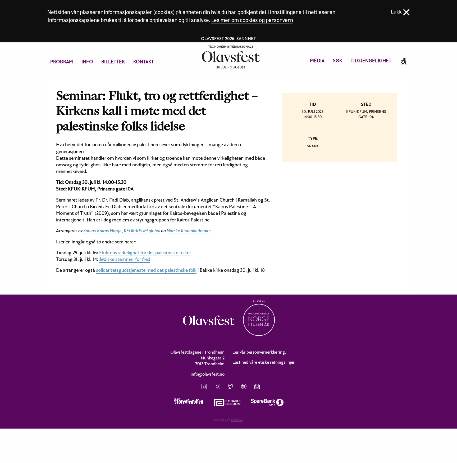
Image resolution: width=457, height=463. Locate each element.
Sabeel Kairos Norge (102, 231)
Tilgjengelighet (371, 60)
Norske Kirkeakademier (189, 231)
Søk (337, 60)
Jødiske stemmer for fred (124, 259)
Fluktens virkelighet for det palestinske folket (145, 253)
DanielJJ (237, 419)
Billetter (113, 62)
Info (87, 62)
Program (61, 62)
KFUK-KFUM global (142, 231)
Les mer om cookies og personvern (252, 20)
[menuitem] (61, 61)
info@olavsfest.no (208, 374)
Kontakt (143, 62)
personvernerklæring (265, 352)
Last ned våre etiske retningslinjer (263, 362)
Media (317, 60)
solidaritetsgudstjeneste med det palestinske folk (146, 270)
